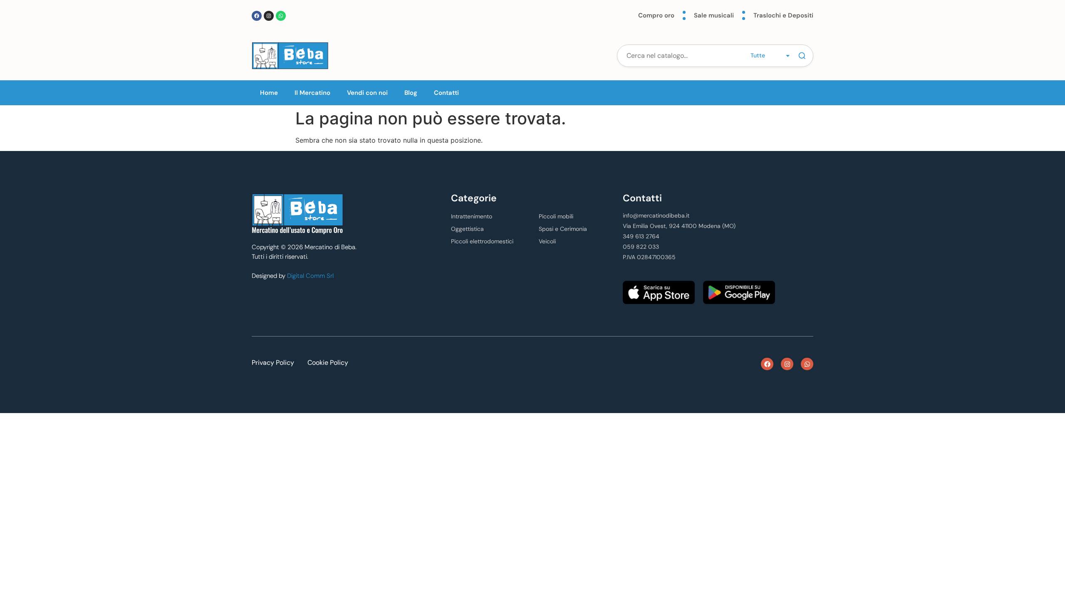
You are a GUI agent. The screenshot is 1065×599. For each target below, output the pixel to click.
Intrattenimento (471, 216)
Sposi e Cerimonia (563, 229)
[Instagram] (269, 16)
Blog (410, 93)
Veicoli (547, 241)
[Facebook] (257, 16)
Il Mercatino (312, 93)
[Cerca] (802, 55)
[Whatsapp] (281, 16)
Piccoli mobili (556, 216)
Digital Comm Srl (310, 276)
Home (269, 93)
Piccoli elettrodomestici (482, 241)
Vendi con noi (367, 93)
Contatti (446, 93)
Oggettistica (467, 229)
